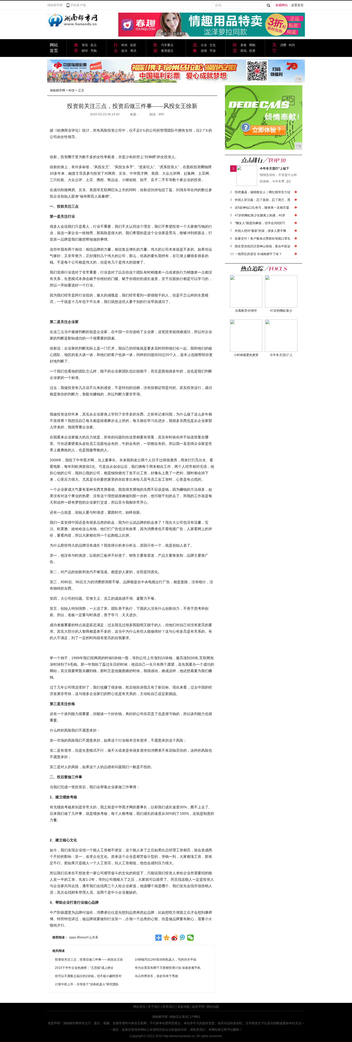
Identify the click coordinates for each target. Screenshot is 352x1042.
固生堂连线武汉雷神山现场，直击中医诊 (262, 246)
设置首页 (297, 5)
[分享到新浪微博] (174, 938)
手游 (212, 51)
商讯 (243, 51)
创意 (133, 45)
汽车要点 (167, 45)
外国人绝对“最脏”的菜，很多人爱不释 (260, 231)
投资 (252, 51)
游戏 (204, 51)
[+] (288, 181)
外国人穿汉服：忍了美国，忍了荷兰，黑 (262, 200)
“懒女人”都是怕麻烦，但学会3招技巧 (260, 223)
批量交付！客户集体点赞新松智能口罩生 (262, 238)
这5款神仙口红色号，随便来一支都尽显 (262, 207)
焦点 (93, 45)
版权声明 (198, 1007)
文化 (212, 45)
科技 (124, 45)
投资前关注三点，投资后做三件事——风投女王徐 (89, 959)
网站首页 (139, 1007)
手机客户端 (78, 5)
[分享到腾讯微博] (182, 938)
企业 (204, 45)
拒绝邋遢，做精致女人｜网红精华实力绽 (262, 192)
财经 (85, 51)
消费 (283, 45)
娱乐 (124, 51)
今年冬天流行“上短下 (274, 168)
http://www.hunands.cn (179, 1036)
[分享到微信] (190, 938)
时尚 (292, 45)
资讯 (85, 45)
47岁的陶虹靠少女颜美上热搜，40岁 (260, 215)
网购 (252, 45)
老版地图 (183, 1007)
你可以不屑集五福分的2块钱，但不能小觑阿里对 (88, 976)
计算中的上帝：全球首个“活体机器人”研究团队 (87, 984)
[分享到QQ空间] (166, 938)
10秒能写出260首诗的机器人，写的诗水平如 (165, 959)
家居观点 (167, 51)
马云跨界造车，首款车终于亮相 (156, 976)
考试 (133, 51)
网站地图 (213, 1007)
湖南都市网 (55, 5)
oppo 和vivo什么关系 (83, 937)
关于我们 (154, 1007)
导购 (93, 51)
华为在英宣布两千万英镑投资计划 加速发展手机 (167, 968)
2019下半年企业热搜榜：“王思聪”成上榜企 (84, 968)
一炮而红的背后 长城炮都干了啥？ (258, 254)
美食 (243, 45)
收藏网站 (281, 5)
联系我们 (169, 1007)
